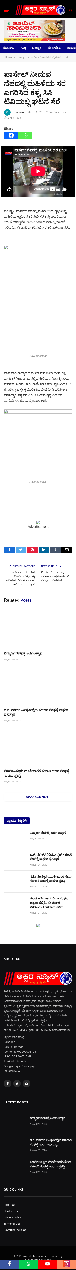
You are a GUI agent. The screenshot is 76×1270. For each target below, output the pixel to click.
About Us (9, 1204)
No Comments (57, 112)
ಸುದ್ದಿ (23, 47)
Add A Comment (38, 796)
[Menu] (6, 10)
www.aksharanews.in (35, 1256)
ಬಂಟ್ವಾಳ (36, 47)
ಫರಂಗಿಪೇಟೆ (54, 47)
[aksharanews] (40, 10)
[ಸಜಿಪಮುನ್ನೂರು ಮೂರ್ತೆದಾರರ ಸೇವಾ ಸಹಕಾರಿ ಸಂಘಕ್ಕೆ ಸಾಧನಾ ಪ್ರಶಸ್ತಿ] (38, 746)
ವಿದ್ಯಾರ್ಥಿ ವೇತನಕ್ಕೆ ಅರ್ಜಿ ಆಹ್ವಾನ (23, 653)
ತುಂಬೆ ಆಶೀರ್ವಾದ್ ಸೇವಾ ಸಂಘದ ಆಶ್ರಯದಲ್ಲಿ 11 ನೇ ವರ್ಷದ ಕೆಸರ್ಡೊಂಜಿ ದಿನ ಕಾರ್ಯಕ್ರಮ (49, 903)
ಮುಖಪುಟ (8, 47)
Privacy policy (12, 1217)
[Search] (70, 10)
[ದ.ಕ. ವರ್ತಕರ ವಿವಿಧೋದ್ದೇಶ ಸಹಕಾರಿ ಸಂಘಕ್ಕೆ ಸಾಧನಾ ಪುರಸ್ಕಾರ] (38, 685)
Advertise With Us (15, 1229)
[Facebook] (11, 135)
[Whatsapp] (25, 135)
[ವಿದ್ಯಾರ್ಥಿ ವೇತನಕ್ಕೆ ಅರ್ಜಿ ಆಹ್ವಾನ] (38, 629)
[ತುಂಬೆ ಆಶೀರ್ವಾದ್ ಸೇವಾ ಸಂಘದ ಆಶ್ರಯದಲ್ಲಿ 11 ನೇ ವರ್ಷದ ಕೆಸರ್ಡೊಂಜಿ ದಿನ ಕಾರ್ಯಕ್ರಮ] (15, 903)
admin (20, 112)
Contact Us (11, 1211)
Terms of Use (12, 1223)
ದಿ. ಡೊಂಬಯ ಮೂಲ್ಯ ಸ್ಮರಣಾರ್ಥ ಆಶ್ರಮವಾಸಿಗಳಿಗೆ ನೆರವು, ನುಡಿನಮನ (56, 576)
